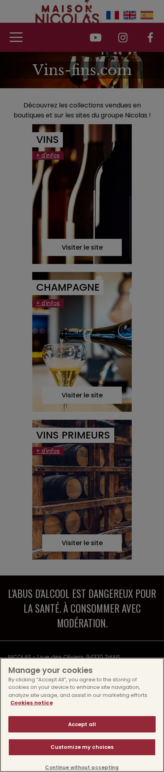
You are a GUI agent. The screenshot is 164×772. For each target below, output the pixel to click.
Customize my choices (82, 747)
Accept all (82, 724)
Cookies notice (31, 703)
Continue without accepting (82, 767)
